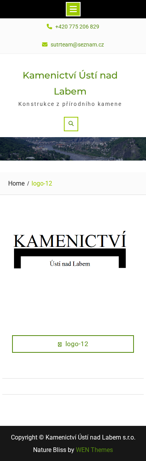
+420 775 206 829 (77, 27)
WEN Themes (94, 450)
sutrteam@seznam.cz (77, 45)
